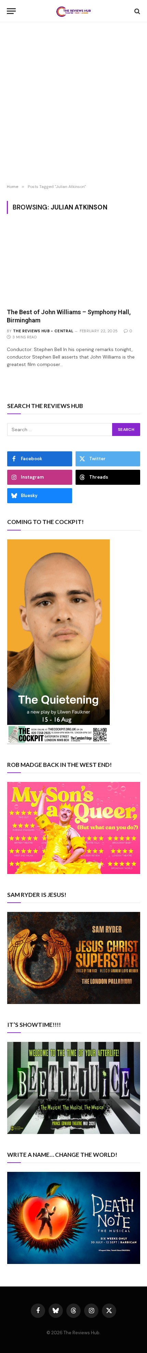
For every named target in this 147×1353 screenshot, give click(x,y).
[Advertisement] (73, 104)
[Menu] (11, 11)
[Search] (136, 11)
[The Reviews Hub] (73, 11)
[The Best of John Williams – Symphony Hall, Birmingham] (73, 265)
